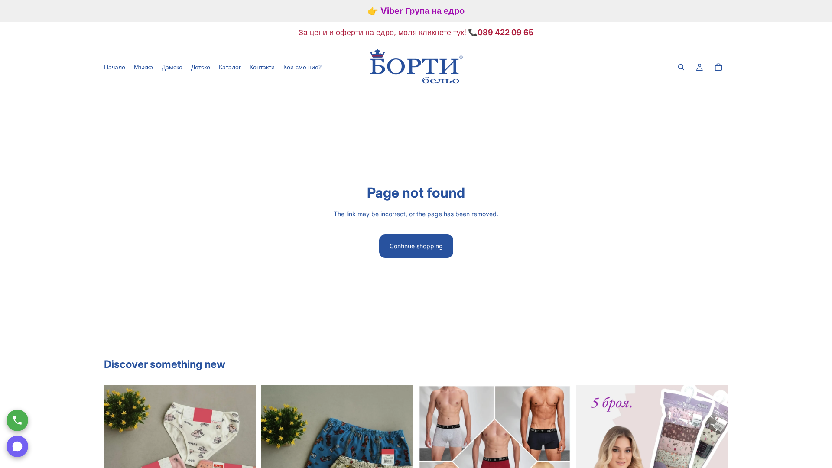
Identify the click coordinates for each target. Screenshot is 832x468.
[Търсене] (681, 67)
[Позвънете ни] (17, 420)
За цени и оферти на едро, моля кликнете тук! (382, 32)
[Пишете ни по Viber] (17, 446)
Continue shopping (416, 246)
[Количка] (718, 67)
